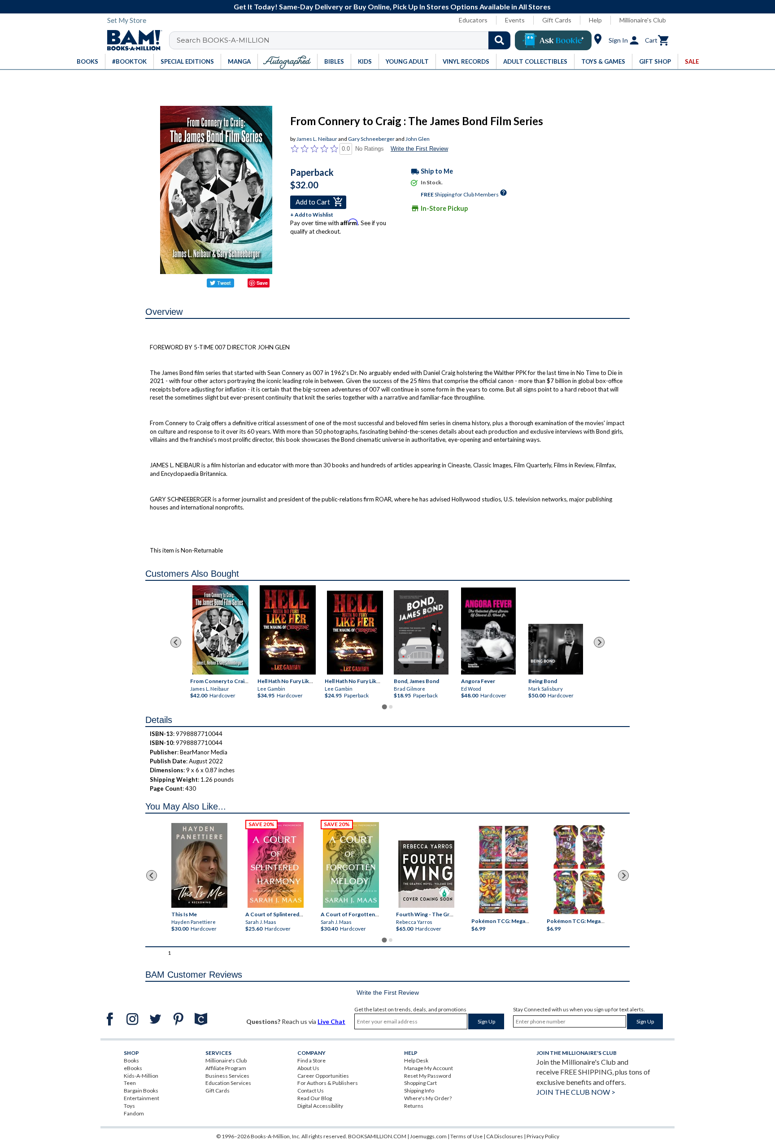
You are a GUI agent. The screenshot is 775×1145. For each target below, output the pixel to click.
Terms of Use (466, 1136)
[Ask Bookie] (553, 40)
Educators (473, 20)
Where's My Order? (428, 1098)
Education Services (228, 1083)
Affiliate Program (225, 1068)
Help (595, 20)
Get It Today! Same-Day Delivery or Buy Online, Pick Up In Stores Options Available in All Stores (392, 6)
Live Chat (331, 1021)
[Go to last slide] (175, 642)
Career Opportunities (323, 1075)
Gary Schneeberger (371, 138)
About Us (308, 1068)
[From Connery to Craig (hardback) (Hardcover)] (220, 630)
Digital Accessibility (320, 1105)
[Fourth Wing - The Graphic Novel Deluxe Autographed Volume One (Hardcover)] (426, 874)
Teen (130, 1083)
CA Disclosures (504, 1136)
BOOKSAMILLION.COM (377, 1136)
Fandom (134, 1113)
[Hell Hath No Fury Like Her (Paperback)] (355, 633)
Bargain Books (141, 1090)
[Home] (131, 40)
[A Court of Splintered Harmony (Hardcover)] (276, 865)
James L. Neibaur (316, 138)
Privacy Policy (543, 1136)
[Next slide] (599, 642)
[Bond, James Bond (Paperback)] (421, 632)
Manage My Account (428, 1068)
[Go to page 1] (384, 706)
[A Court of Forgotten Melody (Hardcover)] (351, 865)
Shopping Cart (420, 1083)
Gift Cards (556, 20)
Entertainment (141, 1098)
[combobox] (346, 40)
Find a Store (311, 1060)
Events (515, 20)
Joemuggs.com (428, 1136)
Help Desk (416, 1060)
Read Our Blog (314, 1098)
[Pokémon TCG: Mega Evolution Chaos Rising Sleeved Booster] (503, 870)
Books (131, 1060)
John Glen (417, 138)
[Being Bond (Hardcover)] (555, 648)
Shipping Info (419, 1090)
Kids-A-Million (141, 1075)
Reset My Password (427, 1075)
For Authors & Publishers (327, 1083)
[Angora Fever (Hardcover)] (488, 630)
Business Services (227, 1075)
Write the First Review (419, 148)
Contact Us (310, 1090)
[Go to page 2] (390, 707)
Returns (413, 1105)
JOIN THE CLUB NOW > (575, 1092)
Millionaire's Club (642, 20)
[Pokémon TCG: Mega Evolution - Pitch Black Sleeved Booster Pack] (579, 870)
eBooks (133, 1068)
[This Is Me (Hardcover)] (199, 865)
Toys (129, 1105)
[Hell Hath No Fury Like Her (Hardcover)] (288, 630)
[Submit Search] (499, 40)
